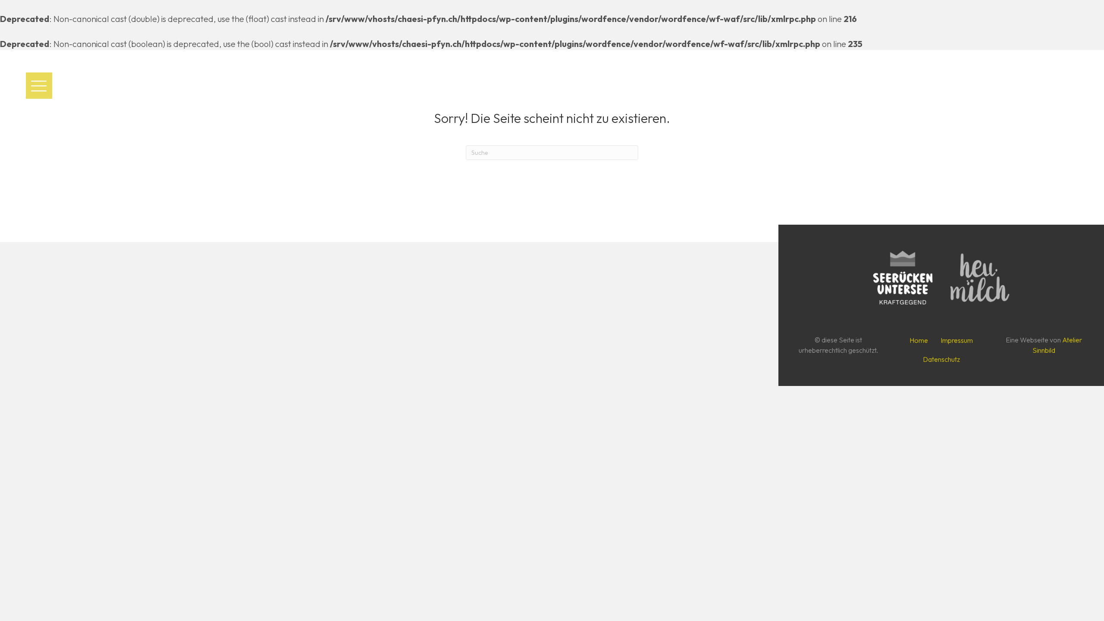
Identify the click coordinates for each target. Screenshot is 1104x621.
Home (919, 340)
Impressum (957, 340)
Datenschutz (941, 359)
